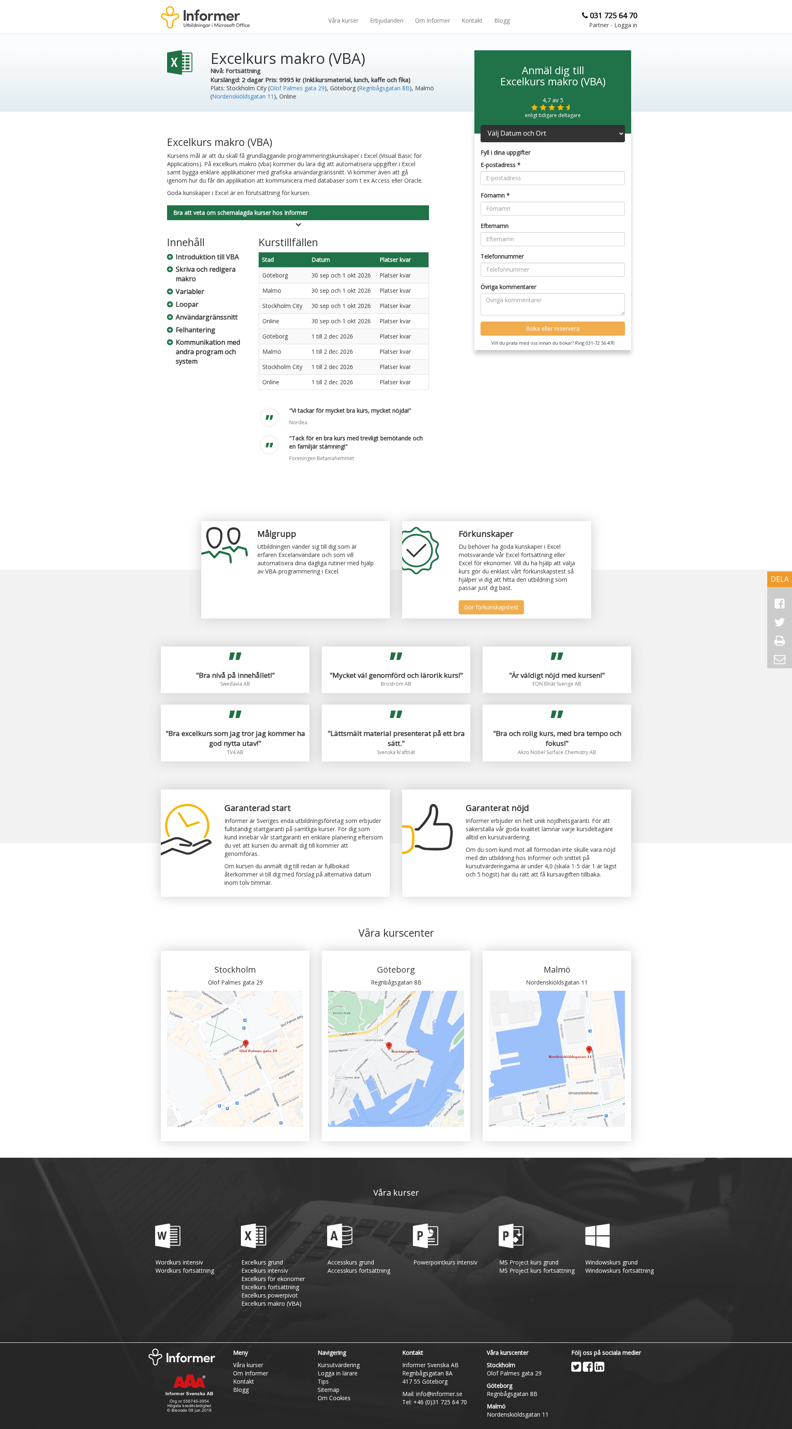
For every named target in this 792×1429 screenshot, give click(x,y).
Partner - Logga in (613, 25)
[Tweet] (779, 622)
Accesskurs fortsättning (359, 1270)
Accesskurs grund (351, 1262)
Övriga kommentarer (508, 287)
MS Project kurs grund (529, 1262)
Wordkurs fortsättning (185, 1270)
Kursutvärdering (339, 1365)
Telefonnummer (502, 256)
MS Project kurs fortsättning (537, 1270)
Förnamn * (495, 195)
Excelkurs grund (262, 1262)
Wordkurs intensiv (179, 1262)
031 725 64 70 (613, 15)
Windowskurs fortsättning (619, 1270)
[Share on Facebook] (780, 603)
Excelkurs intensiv (264, 1270)
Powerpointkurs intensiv (445, 1262)
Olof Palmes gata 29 (297, 88)
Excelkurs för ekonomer (273, 1279)
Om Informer (432, 20)
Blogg (502, 20)
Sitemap (328, 1390)
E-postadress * (501, 165)
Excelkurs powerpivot (269, 1295)
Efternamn (495, 226)
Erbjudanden (386, 20)
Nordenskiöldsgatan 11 (243, 96)
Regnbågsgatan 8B (384, 88)
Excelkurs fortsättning (270, 1287)
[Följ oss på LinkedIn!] (599, 1367)
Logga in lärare (338, 1373)
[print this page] (779, 640)
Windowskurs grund (611, 1262)
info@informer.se (439, 1394)
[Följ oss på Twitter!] (576, 1367)
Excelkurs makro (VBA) (271, 1303)
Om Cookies (334, 1398)
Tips (323, 1381)
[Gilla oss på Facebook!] (588, 1367)
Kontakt (472, 20)
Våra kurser (343, 20)
